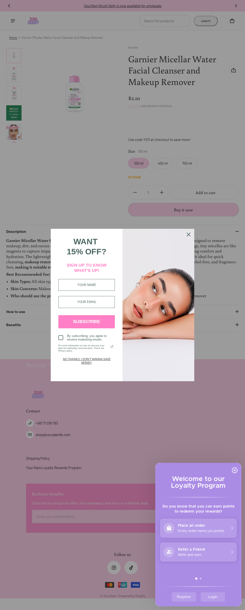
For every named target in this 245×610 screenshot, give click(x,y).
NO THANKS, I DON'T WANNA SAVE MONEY (87, 361)
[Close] (188, 234)
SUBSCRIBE (86, 321)
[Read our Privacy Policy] (112, 346)
